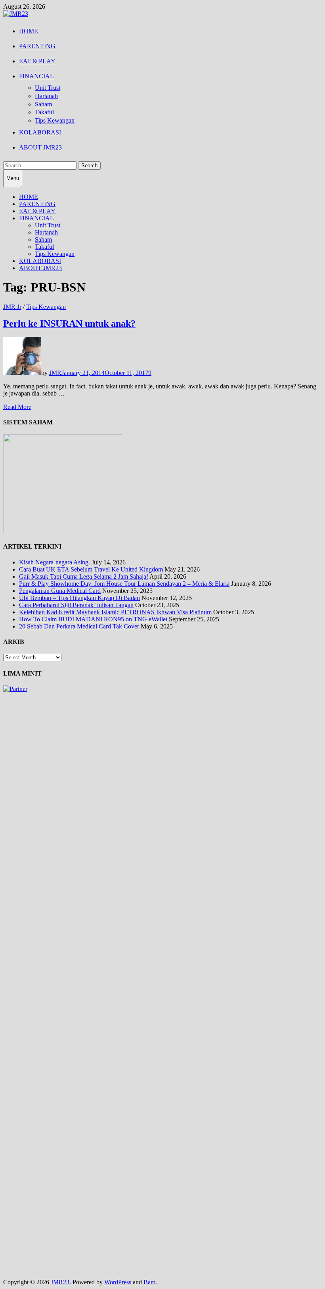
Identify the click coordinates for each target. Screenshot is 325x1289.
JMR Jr (12, 306)
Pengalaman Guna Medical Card (60, 590)
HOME (28, 31)
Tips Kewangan (55, 120)
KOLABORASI (40, 132)
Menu (12, 178)
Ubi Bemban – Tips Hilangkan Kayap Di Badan (79, 597)
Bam (149, 1282)
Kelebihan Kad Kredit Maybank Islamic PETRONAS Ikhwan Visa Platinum (115, 612)
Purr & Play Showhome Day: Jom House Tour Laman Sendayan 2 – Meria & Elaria (124, 583)
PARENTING (37, 46)
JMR (55, 372)
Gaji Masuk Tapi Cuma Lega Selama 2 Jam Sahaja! (83, 576)
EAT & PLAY (37, 61)
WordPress (117, 1282)
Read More (17, 406)
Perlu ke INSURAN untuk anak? (69, 323)
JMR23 (60, 1282)
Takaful (44, 112)
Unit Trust (47, 87)
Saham (43, 104)
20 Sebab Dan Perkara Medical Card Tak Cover (79, 626)
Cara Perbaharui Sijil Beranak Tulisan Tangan (76, 605)
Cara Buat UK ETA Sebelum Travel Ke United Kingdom (91, 569)
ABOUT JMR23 (40, 147)
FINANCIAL (36, 76)
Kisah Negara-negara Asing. (54, 562)
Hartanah (46, 96)
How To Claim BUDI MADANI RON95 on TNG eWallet (93, 619)
